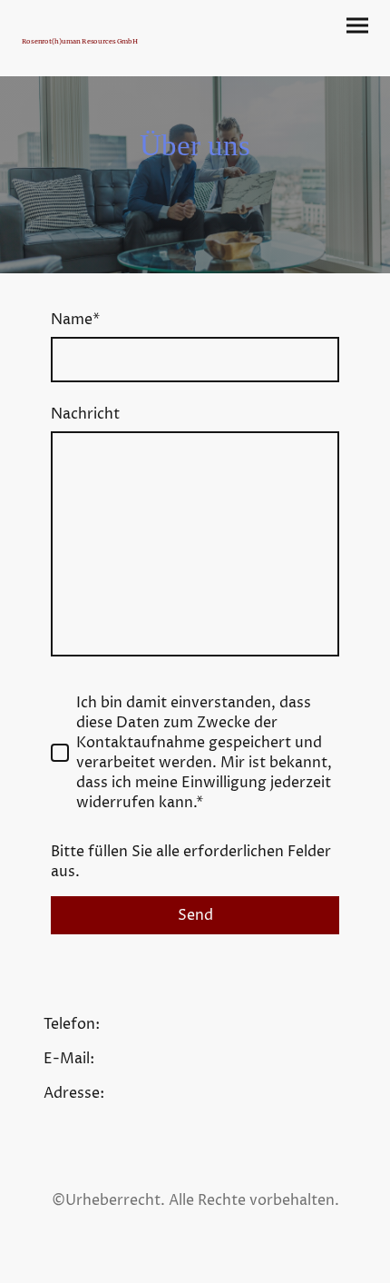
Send (195, 915)
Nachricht (85, 414)
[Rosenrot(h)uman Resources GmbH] (105, 53)
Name (75, 320)
